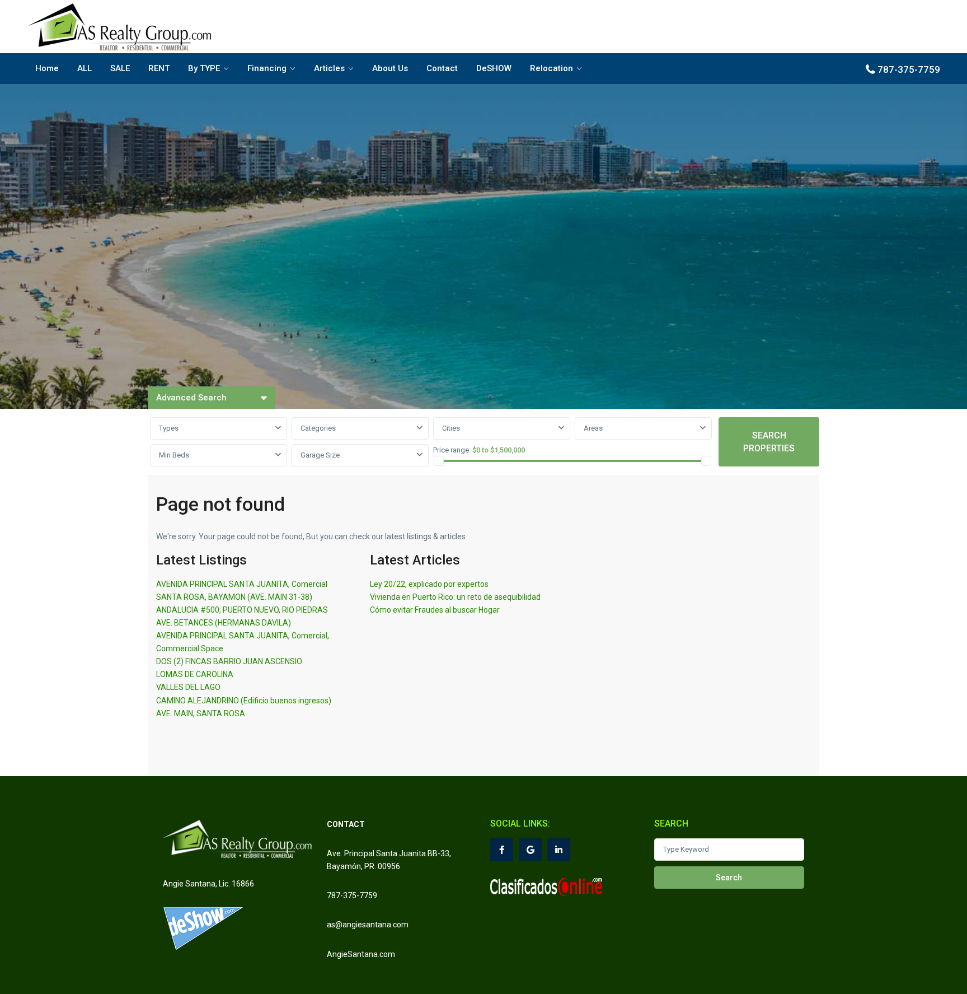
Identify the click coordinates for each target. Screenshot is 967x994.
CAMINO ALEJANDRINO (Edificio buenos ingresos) (243, 700)
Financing (267, 68)
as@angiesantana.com (368, 924)
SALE (120, 68)
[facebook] (501, 849)
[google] (530, 849)
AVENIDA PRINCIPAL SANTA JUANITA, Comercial (241, 584)
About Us (390, 68)
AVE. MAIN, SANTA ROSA (200, 713)
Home (47, 68)
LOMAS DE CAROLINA (194, 674)
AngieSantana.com (361, 954)
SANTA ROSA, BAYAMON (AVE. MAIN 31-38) (234, 596)
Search (729, 877)
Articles (329, 68)
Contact (442, 68)
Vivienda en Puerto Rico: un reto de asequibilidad (455, 596)
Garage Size (320, 455)
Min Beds (174, 455)
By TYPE (204, 68)
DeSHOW (493, 68)
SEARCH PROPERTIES (769, 442)
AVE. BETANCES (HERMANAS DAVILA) (223, 622)
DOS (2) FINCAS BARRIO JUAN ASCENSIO (229, 661)
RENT (159, 68)
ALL (84, 68)
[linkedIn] (558, 849)
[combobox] (218, 428)
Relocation (551, 68)
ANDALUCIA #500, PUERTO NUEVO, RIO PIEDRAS (242, 609)
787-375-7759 (908, 69)
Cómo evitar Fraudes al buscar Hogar (435, 609)
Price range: (452, 450)
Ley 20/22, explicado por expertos (429, 584)
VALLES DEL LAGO (188, 687)
